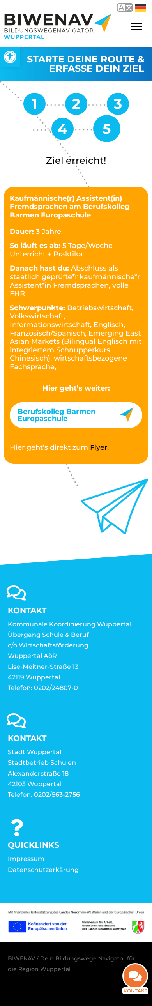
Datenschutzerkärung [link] (43, 869)
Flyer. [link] (99, 447)
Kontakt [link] (135, 991)
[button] (136, 26)
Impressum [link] (26, 859)
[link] (10, 57)
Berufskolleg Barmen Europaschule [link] (56, 415)
